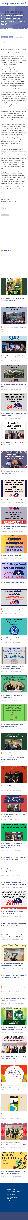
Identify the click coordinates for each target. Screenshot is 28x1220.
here (7, 181)
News (11, 37)
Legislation (4, 37)
